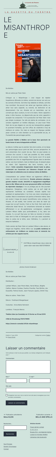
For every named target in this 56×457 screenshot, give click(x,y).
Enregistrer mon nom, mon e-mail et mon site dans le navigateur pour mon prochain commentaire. (28, 396)
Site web (8, 386)
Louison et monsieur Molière (38, 434)
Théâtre (48, 335)
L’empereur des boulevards (38, 437)
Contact (6, 449)
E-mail (31, 377)
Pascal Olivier (11, 337)
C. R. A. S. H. (34, 429)
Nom (8, 377)
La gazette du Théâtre (28, 12)
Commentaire (10, 358)
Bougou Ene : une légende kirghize (40, 432)
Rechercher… (8, 423)
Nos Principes (8, 444)
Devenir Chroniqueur (10, 446)
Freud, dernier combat (37, 427)
